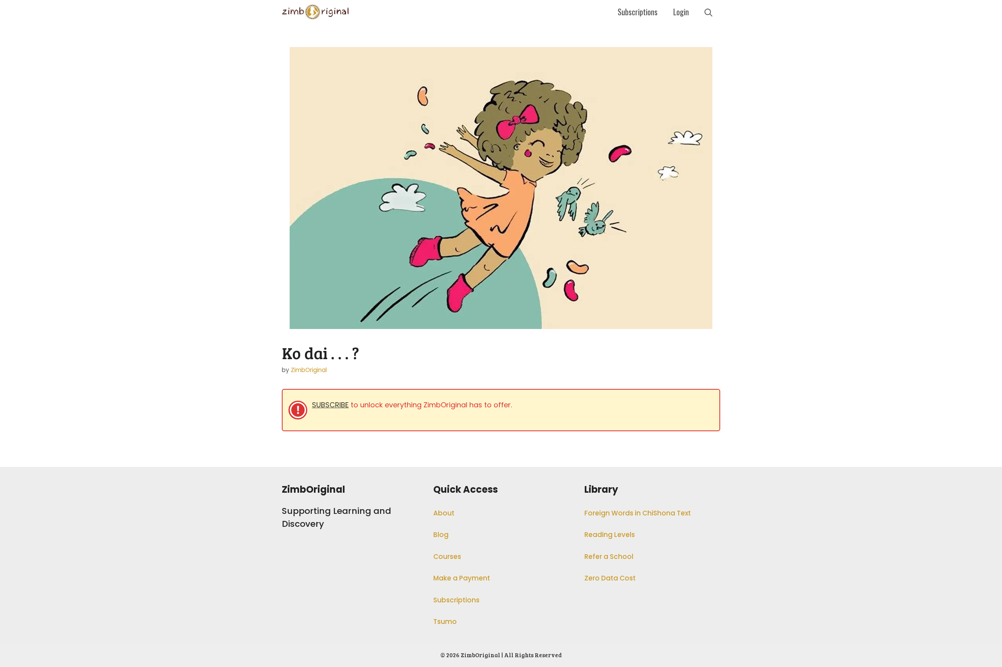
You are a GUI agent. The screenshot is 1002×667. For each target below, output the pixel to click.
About (443, 513)
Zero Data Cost (610, 578)
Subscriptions (638, 12)
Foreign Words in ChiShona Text (637, 513)
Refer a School (608, 556)
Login (681, 12)
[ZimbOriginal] (316, 11)
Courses (447, 556)
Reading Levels (609, 534)
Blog (441, 534)
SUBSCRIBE (330, 405)
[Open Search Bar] (708, 11)
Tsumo (445, 621)
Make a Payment (461, 578)
